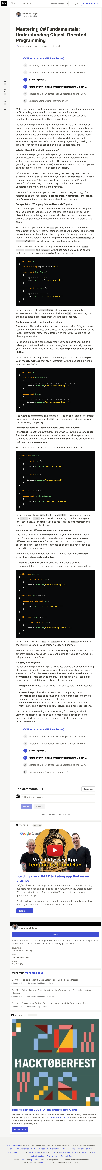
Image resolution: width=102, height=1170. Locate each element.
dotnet (20, 46)
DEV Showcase (34, 1152)
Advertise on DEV (85, 1149)
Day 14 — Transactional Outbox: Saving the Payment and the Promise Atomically (49, 1005)
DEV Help (71, 1149)
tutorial (56, 46)
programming (33, 46)
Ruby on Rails (45, 1162)
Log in (75, 3)
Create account (90, 3)
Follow (55, 934)
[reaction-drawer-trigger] (5, 82)
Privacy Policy (52, 1156)
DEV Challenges (22, 1149)
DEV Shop (85, 1152)
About (45, 1152)
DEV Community (13, 1145)
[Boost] (5, 110)
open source (35, 1160)
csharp (46, 46)
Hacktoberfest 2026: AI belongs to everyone (44, 1110)
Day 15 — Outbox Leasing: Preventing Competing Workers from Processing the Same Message (52, 993)
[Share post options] (4, 119)
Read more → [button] (24, 911)
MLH (93, 1152)
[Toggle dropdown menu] (98, 825)
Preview (39, 806)
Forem (22, 1160)
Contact (53, 1152)
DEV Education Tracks (56, 1149)
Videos (42, 1149)
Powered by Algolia (58, 4)
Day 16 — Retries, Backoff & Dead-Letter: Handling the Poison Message (45, 981)
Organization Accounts (16, 1152)
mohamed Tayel (30, 13)
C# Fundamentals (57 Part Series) (43, 58)
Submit (26, 806)
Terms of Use (66, 1156)
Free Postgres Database (68, 1152)
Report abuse (64, 814)
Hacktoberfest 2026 (59, 1117)
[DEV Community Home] (4, 3)
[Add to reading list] (5, 102)
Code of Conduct (48, 814)
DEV (60, 1160)
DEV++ (34, 1149)
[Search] (11, 3)
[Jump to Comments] (5, 92)
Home (11, 1149)
